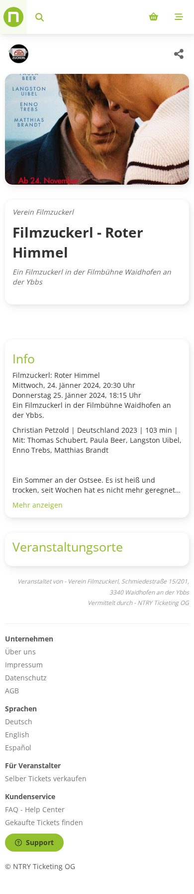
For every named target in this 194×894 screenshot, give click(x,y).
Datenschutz (26, 677)
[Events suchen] (39, 17)
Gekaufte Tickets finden (44, 822)
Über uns (20, 651)
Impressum (24, 664)
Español (18, 747)
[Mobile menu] (179, 17)
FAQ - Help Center (35, 809)
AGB (12, 690)
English (17, 734)
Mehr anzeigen (37, 505)
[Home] (13, 17)
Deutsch (18, 721)
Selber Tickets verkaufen (46, 778)
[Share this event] (179, 54)
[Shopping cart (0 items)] (153, 17)
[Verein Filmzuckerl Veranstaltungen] (17, 54)
